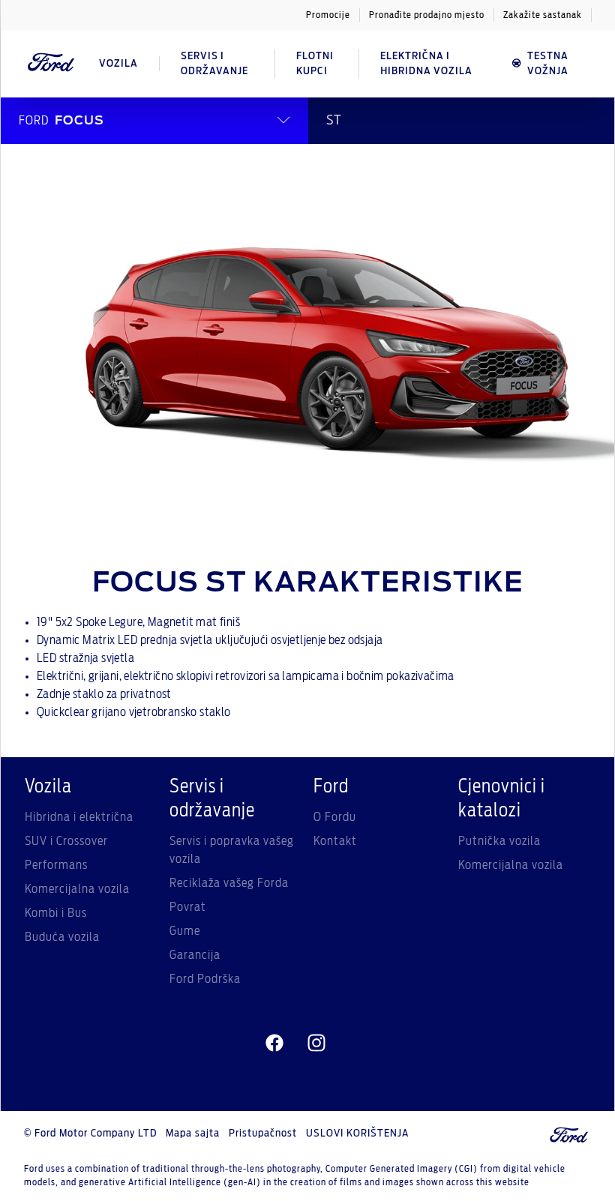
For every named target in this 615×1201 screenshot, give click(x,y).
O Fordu (335, 817)
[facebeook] (275, 1043)
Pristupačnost (263, 1133)
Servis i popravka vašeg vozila (232, 850)
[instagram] (317, 1043)
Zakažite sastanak (542, 14)
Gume (185, 931)
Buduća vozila (62, 937)
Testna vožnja (547, 63)
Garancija (195, 955)
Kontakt (335, 841)
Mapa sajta (193, 1133)
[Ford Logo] (51, 64)
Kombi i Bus (56, 913)
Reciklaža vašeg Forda (229, 883)
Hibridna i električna (79, 817)
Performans (56, 865)
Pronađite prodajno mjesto (426, 14)
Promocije (328, 14)
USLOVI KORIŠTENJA (357, 1133)
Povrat (188, 907)
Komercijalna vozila (77, 889)
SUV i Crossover (66, 841)
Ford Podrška (205, 979)
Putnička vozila (499, 841)
